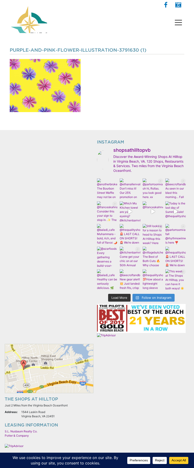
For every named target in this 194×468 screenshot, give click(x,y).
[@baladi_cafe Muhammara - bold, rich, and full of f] (107, 234)
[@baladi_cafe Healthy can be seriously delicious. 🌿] (107, 279)
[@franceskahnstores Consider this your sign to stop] (107, 211)
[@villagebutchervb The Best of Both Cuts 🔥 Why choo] (153, 257)
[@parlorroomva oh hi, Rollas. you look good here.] (153, 188)
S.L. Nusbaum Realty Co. (21, 431)
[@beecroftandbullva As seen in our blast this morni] (175, 188)
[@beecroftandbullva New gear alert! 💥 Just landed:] (130, 279)
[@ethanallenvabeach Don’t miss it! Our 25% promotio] (130, 188)
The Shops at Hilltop (28, 17)
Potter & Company (17, 435)
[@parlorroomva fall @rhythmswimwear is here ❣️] (175, 234)
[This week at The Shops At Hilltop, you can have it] (175, 279)
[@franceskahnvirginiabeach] (153, 211)
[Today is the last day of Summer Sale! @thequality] (175, 211)
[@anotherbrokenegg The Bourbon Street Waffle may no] (107, 188)
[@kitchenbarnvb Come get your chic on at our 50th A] (130, 257)
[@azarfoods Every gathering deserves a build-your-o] (107, 257)
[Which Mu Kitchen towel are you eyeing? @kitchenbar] (130, 211)
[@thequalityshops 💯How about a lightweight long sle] (153, 279)
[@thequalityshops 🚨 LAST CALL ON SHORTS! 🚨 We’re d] (130, 234)
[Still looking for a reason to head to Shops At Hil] (153, 234)
